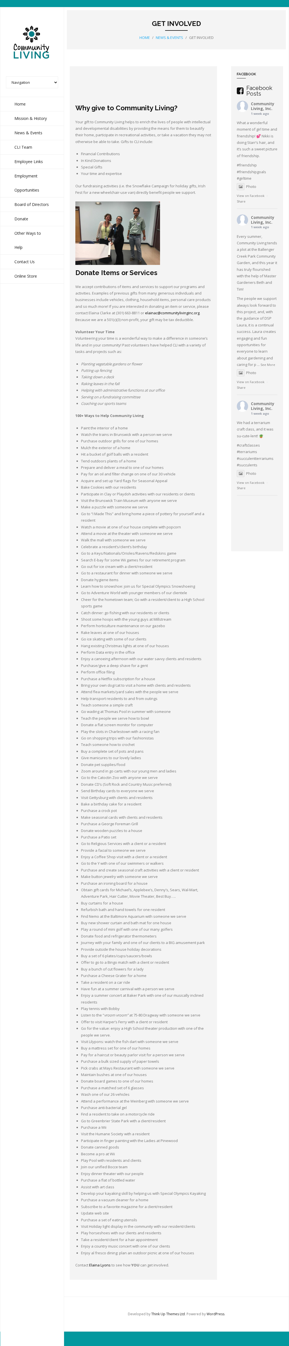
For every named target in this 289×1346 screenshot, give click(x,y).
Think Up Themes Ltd (168, 1314)
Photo (251, 186)
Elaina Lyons (100, 1265)
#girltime (244, 178)
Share (241, 201)
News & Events (169, 37)
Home (144, 37)
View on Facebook (250, 196)
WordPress (215, 1314)
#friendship (247, 165)
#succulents (247, 464)
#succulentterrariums (255, 458)
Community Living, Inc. (262, 106)
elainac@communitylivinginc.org (172, 312)
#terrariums (247, 451)
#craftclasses (248, 445)
